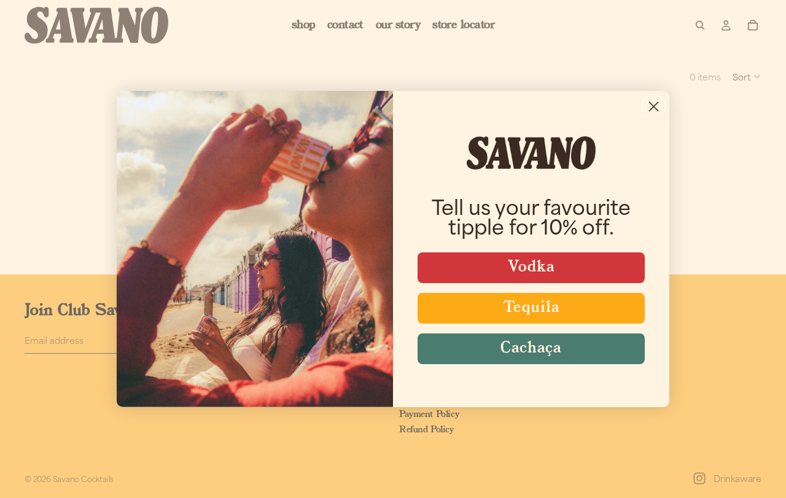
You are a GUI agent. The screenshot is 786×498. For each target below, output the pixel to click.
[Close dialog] (653, 106)
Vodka (531, 267)
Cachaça (531, 348)
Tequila (531, 308)
